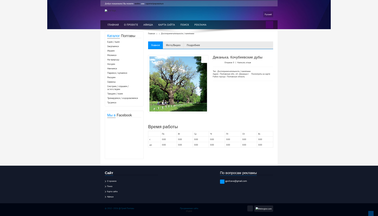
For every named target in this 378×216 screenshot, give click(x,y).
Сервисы (111, 81)
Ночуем (111, 63)
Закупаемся (113, 46)
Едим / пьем (113, 41)
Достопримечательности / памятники (234, 71)
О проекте (131, 24)
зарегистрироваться (154, 3)
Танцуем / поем (115, 93)
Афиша (148, 24)
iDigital (189, 211)
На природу (113, 59)
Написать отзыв (244, 62)
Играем (111, 50)
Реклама (200, 24)
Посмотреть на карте (260, 74)
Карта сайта (166, 24)
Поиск (184, 24)
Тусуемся (111, 102)
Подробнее (193, 45)
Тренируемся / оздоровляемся (122, 98)
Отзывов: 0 (229, 62)
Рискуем (111, 77)
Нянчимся (112, 68)
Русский (268, 14)
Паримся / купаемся (117, 72)
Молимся (111, 55)
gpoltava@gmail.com (236, 180)
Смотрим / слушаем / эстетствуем (118, 88)
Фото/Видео (173, 45)
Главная (113, 24)
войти (137, 3)
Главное (155, 45)
